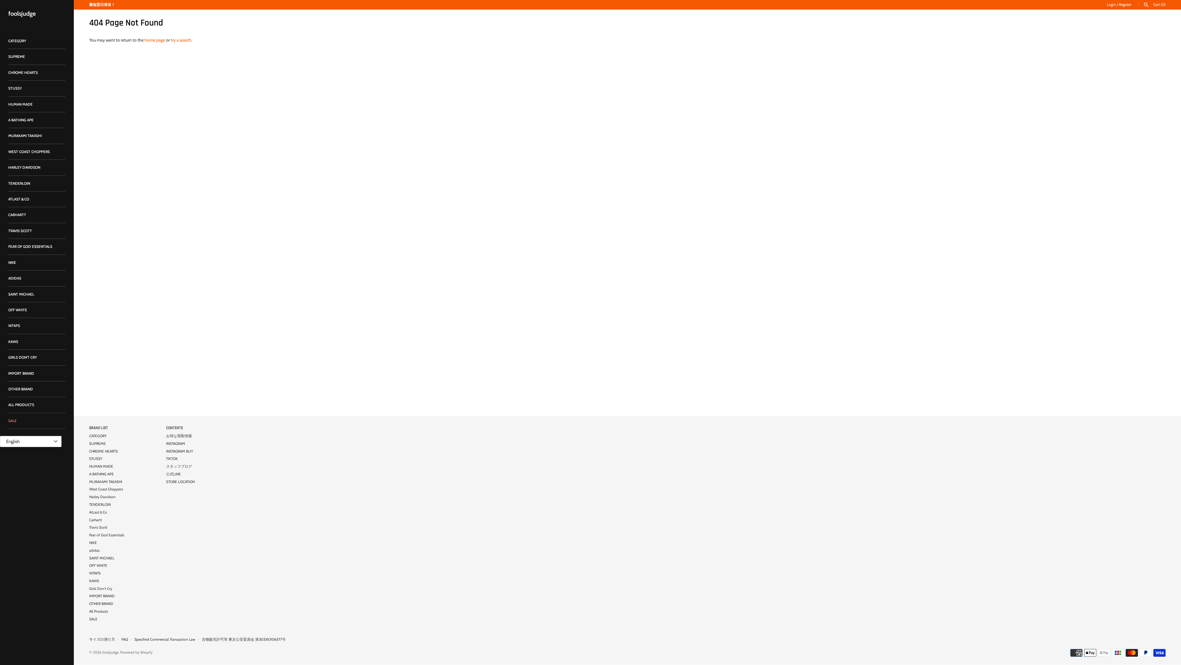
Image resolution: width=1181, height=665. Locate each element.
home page (155, 40)
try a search (181, 40)
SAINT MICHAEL (21, 294)
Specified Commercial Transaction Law (164, 639)
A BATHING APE (21, 120)
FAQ (124, 639)
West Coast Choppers (29, 152)
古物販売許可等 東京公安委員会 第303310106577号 (244, 639)
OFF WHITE (17, 310)
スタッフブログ (179, 466)
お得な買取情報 (179, 436)
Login (1111, 4)
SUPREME (16, 56)
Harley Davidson (24, 167)
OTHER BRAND (20, 389)
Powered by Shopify (136, 652)
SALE (12, 421)
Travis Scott (20, 231)
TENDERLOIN (19, 183)
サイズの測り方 (102, 639)
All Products (21, 405)
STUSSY (15, 88)
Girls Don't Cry (22, 357)
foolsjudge (110, 652)
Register (1125, 4)
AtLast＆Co (18, 199)
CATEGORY (17, 41)
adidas (14, 278)
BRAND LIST (98, 427)
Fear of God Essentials (30, 246)
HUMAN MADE (20, 104)
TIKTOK (172, 459)
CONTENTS (174, 427)
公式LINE (173, 474)
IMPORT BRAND (21, 373)
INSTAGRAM (175, 443)
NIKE (12, 262)
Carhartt (17, 215)
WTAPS (14, 326)
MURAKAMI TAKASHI (25, 136)
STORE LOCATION (180, 482)
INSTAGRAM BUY (179, 451)
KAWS (13, 342)
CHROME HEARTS (23, 73)
